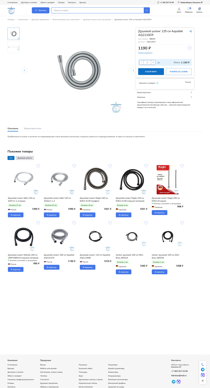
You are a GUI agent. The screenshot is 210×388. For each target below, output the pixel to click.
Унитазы (43, 376)
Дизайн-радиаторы (116, 368)
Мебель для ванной (48, 368)
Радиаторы (113, 365)
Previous (24, 70)
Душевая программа (40, 19)
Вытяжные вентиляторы (118, 379)
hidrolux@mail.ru (179, 375)
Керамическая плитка (88, 383)
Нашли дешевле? (145, 53)
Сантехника (23, 19)
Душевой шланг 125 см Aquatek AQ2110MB (95, 256)
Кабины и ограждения (49, 387)
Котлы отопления (86, 387)
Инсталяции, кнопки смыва (51, 372)
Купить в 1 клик (179, 71)
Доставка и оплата (29, 2)
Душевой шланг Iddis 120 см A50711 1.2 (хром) (21, 199)
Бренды (82, 2)
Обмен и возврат (47, 2)
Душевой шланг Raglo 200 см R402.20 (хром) (166, 199)
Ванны (43, 365)
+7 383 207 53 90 (179, 371)
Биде (81, 376)
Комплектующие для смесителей (66, 19)
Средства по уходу (116, 387)
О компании (12, 2)
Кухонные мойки (85, 368)
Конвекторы (113, 372)
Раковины (83, 365)
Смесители (44, 379)
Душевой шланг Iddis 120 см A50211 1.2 (57, 199)
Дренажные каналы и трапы (91, 379)
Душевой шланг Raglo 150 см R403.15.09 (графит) (94, 199)
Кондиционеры (114, 376)
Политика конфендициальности (21, 379)
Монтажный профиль (117, 383)
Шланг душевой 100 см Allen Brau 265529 (165, 256)
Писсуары (83, 372)
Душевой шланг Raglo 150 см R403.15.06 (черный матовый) (130, 199)
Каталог (42, 10)
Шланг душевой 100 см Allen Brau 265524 (129, 256)
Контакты (72, 2)
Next (133, 70)
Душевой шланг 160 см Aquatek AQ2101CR (59, 256)
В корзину (151, 71)
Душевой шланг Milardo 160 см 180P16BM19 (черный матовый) (23, 256)
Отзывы (61, 2)
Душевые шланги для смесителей (97, 19)
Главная (11, 19)
